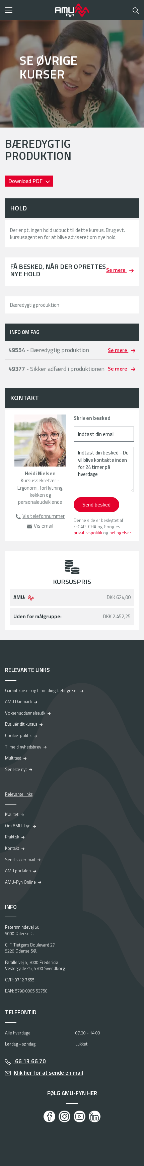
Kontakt (12, 848)
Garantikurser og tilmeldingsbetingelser (41, 690)
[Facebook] (49, 1116)
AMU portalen (18, 870)
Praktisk (12, 836)
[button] (27, 10)
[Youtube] (79, 1116)
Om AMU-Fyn (17, 825)
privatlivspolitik (88, 532)
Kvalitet (11, 814)
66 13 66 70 (30, 1061)
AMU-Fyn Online (20, 882)
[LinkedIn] (94, 1116)
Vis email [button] (43, 525)
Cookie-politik (18, 735)
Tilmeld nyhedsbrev (23, 746)
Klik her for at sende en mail (48, 1073)
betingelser (120, 532)
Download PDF (26, 181)
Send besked (96, 504)
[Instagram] (64, 1116)
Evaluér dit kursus (21, 724)
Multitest (13, 758)
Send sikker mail (20, 859)
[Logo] (72, 10)
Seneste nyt (16, 769)
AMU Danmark (18, 701)
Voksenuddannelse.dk (25, 713)
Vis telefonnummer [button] (43, 516)
